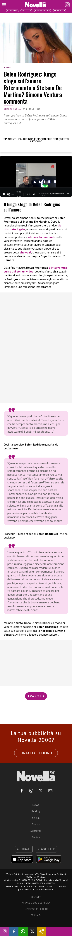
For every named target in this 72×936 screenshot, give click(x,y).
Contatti (36, 897)
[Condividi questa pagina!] (41, 931)
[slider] (12, 194)
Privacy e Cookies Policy (36, 903)
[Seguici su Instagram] (4, 931)
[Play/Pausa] (4, 194)
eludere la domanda (41, 237)
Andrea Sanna (12, 109)
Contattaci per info (36, 753)
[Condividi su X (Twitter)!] (32, 931)
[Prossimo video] (34, 194)
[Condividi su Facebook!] (13, 931)
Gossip (36, 824)
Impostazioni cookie (36, 909)
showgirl (25, 252)
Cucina (36, 837)
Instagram (30, 283)
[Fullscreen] (68, 194)
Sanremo (12, 11)
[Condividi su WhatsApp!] (23, 931)
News (7, 67)
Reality (36, 811)
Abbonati (59, 11)
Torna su (36, 915)
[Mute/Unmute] (8, 194)
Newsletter (42, 11)
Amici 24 (26, 11)
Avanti (35, 696)
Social (36, 818)
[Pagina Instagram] (67, 4)
